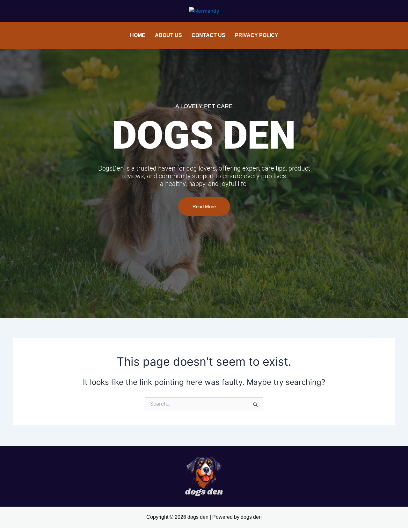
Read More (204, 206)
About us (168, 35)
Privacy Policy (256, 35)
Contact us (208, 35)
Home (137, 35)
